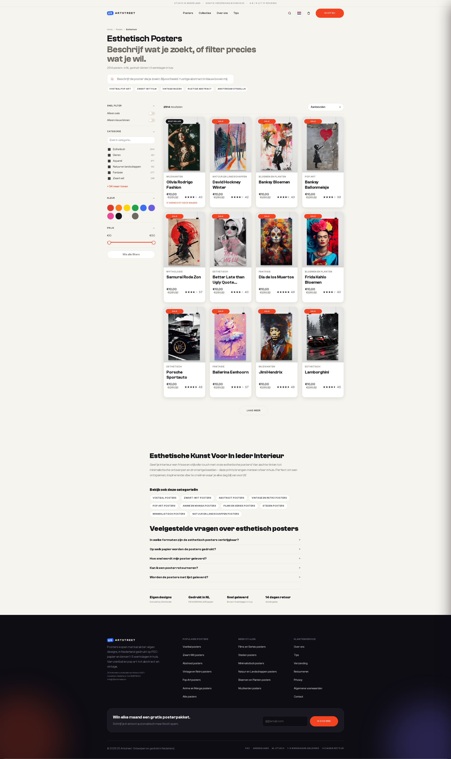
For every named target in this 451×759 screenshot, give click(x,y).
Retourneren (301, 671)
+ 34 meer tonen (117, 186)
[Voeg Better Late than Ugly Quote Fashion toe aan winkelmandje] (245, 298)
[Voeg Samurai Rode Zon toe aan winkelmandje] (199, 298)
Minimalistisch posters (169, 514)
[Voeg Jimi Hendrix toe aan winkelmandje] (292, 393)
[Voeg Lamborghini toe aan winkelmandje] (338, 393)
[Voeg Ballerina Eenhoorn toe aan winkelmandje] (245, 393)
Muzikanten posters (249, 688)
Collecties (205, 13)
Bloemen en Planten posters (254, 679)
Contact (298, 696)
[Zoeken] (289, 13)
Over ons (222, 13)
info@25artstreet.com (116, 679)
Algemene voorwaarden (308, 688)
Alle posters (190, 696)
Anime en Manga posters (199, 506)
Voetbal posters (165, 498)
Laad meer (254, 410)
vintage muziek (172, 89)
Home (109, 29)
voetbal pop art (120, 89)
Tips (236, 13)
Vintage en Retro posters (269, 498)
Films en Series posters (239, 506)
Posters (188, 13)
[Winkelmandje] (308, 13)
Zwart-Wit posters (197, 498)
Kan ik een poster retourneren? (174, 568)
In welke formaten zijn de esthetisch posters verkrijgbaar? (194, 540)
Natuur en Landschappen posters (216, 514)
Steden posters (273, 506)
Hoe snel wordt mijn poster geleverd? (178, 558)
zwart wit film (147, 89)
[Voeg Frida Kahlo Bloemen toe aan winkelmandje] (338, 298)
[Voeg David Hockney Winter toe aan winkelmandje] (245, 203)
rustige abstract (200, 89)
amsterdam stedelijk (232, 89)
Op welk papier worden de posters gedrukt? (183, 549)
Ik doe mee (324, 721)
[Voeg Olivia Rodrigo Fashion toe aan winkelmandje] (199, 203)
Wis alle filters (131, 254)
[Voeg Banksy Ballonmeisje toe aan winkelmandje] (338, 203)
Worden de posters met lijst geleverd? (179, 577)
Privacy (298, 679)
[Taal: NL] (299, 13)
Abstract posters (231, 498)
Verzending (300, 663)
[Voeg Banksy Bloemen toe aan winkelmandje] (292, 203)
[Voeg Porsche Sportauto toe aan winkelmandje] (199, 393)
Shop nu (329, 13)
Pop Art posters (164, 506)
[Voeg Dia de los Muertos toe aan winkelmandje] (292, 298)
